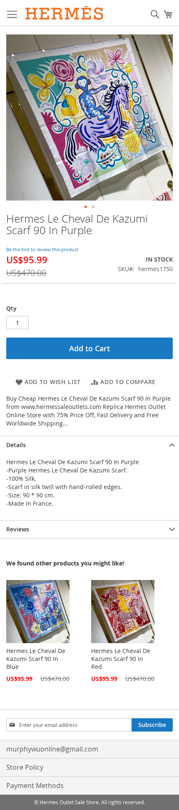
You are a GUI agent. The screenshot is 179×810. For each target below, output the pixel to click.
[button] (86, 207)
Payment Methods (35, 785)
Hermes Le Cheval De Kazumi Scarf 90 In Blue (35, 659)
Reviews (17, 529)
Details (16, 445)
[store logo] (64, 13)
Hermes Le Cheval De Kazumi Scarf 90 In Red (120, 659)
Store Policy (24, 767)
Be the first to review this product (42, 249)
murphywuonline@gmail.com (52, 749)
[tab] (89, 445)
